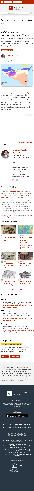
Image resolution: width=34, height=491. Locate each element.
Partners (11, 427)
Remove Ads (29, 115)
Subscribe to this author (25, 142)
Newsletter (18, 424)
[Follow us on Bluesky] (15, 435)
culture (28, 100)
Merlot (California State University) (20, 373)
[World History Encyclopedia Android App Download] (22, 416)
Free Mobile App (17, 2)
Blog (3, 426)
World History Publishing (9, 443)
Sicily (10, 93)
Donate (4, 356)
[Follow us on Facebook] (9, 435)
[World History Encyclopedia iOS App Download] (11, 416)
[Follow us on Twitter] (12, 435)
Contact (10, 424)
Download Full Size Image (17, 89)
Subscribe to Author (17, 61)
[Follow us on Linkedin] (18, 435)
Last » (20, 289)
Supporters (19, 427)
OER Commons (6, 375)
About (4, 424)
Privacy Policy (22, 426)
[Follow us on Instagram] (21, 435)
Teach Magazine (7, 377)
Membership (8, 2)
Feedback (27, 424)
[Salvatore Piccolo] (13, 180)
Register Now (7, 50)
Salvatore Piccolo (13, 55)
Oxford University (15, 367)
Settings (28, 427)
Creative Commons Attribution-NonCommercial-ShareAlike (16, 197)
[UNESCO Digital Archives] (17, 467)
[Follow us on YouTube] (25, 435)
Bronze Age (25, 93)
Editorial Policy (11, 426)
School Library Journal (20, 375)
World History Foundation (9, 440)
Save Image (5, 61)
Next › (14, 289)
